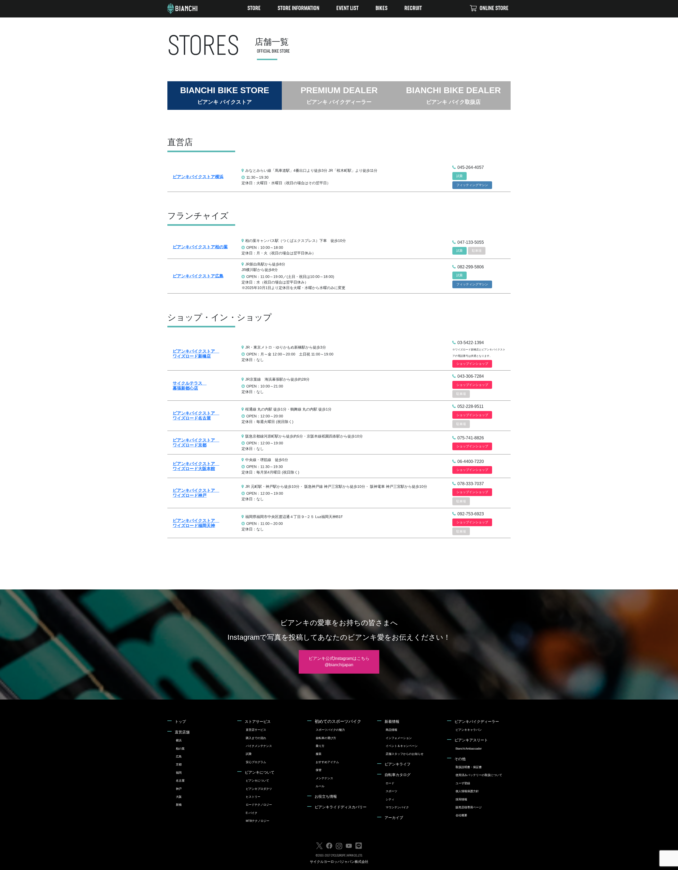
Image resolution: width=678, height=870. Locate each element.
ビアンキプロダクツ (259, 788)
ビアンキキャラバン (469, 729)
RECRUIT (413, 9)
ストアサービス (258, 721)
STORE (254, 9)
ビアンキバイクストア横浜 (198, 176)
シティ (390, 799)
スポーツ (391, 791)
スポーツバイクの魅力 (330, 729)
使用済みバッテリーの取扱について (479, 775)
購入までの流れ (256, 738)
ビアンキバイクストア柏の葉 (200, 247)
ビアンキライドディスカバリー (341, 807)
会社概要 (461, 815)
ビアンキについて (259, 772)
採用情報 (461, 799)
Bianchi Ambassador (469, 748)
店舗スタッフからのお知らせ (404, 753)
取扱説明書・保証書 (469, 767)
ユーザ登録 (463, 783)
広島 (179, 756)
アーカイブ (394, 817)
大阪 (179, 796)
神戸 (179, 788)
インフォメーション (399, 738)
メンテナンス (324, 778)
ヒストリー (253, 796)
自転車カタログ (398, 775)
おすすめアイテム (327, 762)
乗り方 (320, 745)
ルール (320, 786)
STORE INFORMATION (298, 9)
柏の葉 (180, 748)
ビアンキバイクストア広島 (198, 276)
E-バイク (251, 812)
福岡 (179, 772)
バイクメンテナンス (259, 745)
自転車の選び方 (326, 738)
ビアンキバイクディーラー (476, 721)
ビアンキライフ (398, 764)
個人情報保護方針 (467, 791)
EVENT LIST (347, 9)
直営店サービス (256, 729)
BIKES (381, 9)
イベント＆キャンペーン (402, 745)
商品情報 (391, 729)
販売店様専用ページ (469, 807)
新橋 (179, 804)
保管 (319, 770)
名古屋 (180, 780)
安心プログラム (256, 762)
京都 (179, 764)
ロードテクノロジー (259, 804)
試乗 (249, 753)
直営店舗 (182, 732)
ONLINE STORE (494, 9)
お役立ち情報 (326, 796)
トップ (180, 721)
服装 (319, 753)
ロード (390, 783)
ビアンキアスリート (471, 740)
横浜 (179, 740)
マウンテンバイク (397, 807)
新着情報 (392, 721)
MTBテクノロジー (257, 820)
